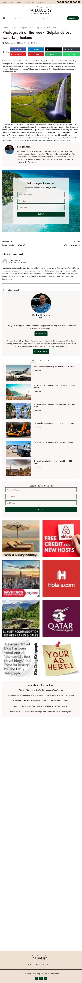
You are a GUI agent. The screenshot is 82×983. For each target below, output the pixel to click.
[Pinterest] (68, 2)
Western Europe (50, 28)
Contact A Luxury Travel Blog (34, 2)
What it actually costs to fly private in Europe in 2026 (54, 367)
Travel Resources (52, 18)
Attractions (6, 28)
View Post (38, 370)
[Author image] (3, 43)
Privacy (50, 965)
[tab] (33, 361)
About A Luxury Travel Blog (12, 2)
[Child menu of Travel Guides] (38, 18)
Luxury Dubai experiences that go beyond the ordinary (54, 423)
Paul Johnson (11, 43)
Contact (40, 965)
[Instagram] (74, 2)
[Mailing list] (58, 2)
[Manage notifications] (76, 977)
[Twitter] (63, 2)
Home (30, 965)
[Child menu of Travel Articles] (24, 18)
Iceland (31, 28)
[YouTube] (76, 2)
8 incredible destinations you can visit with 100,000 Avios (53, 462)
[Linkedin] (66, 2)
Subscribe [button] (73, 18)
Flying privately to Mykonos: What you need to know (53, 442)
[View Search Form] (4, 18)
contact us (68, 140)
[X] (41, 978)
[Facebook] (60, 2)
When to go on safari (72, 243)
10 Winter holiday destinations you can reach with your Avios (54, 405)
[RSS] (79, 2)
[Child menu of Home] (13, 18)
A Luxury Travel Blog (44, 140)
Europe (15, 28)
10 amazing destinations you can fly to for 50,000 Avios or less (54, 386)
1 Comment (36, 43)
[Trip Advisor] (71, 2)
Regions (39, 28)
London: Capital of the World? (13, 243)
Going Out (23, 28)
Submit (41, 214)
